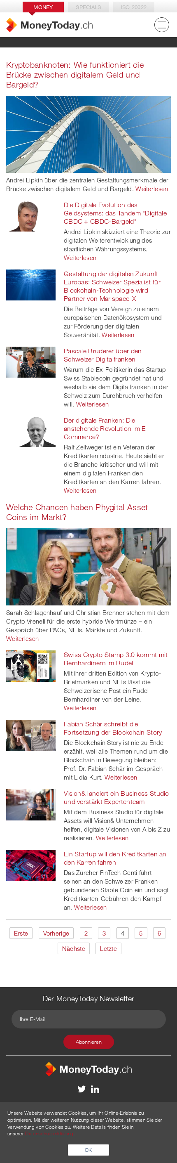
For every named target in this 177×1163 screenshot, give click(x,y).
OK (88, 1149)
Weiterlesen (151, 188)
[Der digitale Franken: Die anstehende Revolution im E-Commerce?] (31, 431)
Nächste (73, 948)
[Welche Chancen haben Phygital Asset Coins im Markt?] (88, 566)
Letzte (108, 948)
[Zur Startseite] (49, 25)
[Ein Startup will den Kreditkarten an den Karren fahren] (31, 864)
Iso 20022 (134, 7)
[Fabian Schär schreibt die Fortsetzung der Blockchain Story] (31, 734)
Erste (21, 933)
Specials (88, 7)
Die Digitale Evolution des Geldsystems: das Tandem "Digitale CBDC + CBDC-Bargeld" (115, 213)
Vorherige (56, 933)
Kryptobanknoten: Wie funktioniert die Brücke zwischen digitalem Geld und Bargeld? (75, 74)
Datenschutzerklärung (49, 1133)
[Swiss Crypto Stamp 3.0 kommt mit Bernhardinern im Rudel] (31, 665)
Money (43, 7)
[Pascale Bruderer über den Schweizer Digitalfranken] (31, 361)
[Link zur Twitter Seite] (82, 1089)
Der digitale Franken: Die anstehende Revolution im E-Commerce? (106, 428)
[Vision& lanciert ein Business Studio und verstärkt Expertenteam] (31, 804)
